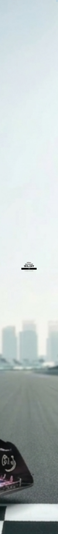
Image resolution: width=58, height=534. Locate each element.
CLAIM (29, 268)
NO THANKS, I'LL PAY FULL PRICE (29, 270)
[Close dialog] (57, 1)
